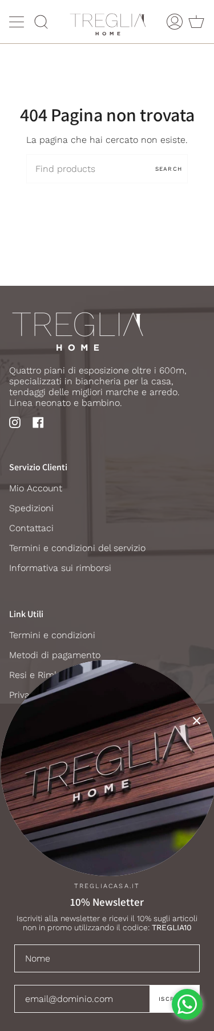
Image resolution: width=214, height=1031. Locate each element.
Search (168, 169)
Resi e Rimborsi (42, 674)
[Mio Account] (174, 21)
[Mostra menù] (17, 21)
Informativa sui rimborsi (60, 567)
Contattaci (31, 528)
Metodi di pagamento (54, 655)
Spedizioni (31, 508)
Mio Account (35, 488)
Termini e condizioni (52, 635)
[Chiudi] (197, 720)
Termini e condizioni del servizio (77, 548)
